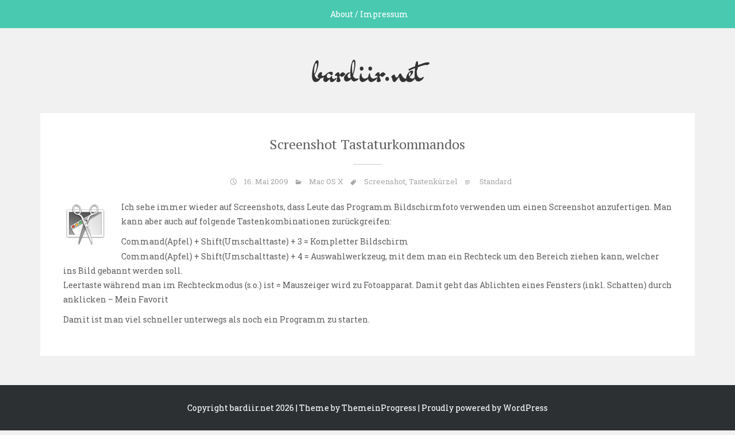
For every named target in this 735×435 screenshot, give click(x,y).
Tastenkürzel (433, 181)
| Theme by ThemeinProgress (356, 407)
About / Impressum (369, 14)
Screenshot (384, 181)
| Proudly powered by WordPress (483, 407)
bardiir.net (367, 70)
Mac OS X (326, 181)
